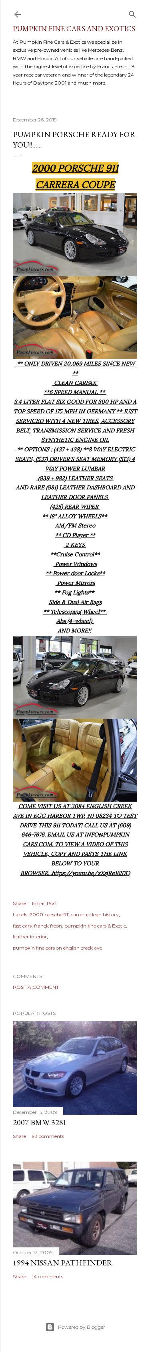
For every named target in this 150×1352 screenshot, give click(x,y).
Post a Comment (36, 987)
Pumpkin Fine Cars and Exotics (74, 28)
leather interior (30, 937)
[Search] (132, 12)
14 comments (47, 1276)
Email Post (44, 903)
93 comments (48, 1136)
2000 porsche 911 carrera (58, 914)
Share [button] (19, 903)
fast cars (22, 926)
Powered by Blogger (81, 1327)
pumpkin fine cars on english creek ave (57, 948)
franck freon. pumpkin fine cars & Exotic (80, 926)
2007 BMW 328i (39, 1122)
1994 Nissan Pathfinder (62, 1262)
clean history (104, 914)
